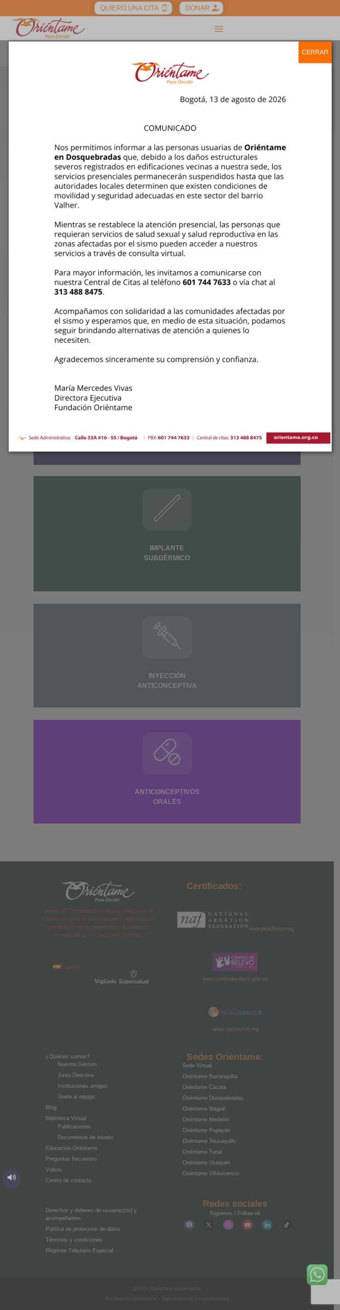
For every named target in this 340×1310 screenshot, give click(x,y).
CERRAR (315, 52)
